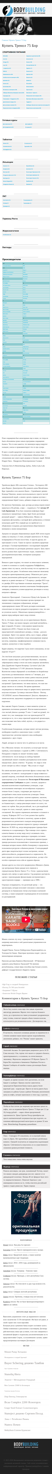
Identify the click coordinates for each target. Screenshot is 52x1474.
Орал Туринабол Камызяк (11, 1368)
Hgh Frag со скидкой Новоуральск (15, 984)
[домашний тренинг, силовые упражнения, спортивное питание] (26, 7)
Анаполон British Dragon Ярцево (15, 993)
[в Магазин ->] (26, 1193)
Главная (5, 40)
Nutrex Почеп (12, 1424)
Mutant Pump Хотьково (15, 1352)
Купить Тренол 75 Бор (17, 40)
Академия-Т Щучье (10, 990)
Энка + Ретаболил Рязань (16, 1419)
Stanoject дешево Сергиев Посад (23, 1413)
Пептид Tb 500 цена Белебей (13, 987)
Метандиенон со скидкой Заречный (15, 1357)
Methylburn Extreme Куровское (17, 1430)
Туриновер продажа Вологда (12, 1391)
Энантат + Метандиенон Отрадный (19, 1380)
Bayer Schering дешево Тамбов (24, 1363)
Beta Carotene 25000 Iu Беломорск (17, 1385)
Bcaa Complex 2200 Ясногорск (22, 1402)
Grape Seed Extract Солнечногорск (21, 1408)
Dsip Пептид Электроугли (15, 1397)
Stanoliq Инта (12, 1374)
